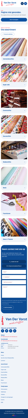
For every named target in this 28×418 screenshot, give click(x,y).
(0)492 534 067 (14, 261)
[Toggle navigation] (25, 3)
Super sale (3, 369)
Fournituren (4, 382)
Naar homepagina (14, 19)
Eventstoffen (4, 372)
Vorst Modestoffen (18, 411)
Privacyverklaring (20, 413)
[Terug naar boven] (25, 415)
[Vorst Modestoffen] (8, 3)
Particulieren (4, 389)
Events (2, 399)
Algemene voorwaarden (9, 413)
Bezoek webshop (8, 34)
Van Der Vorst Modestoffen (7, 358)
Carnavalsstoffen (5, 367)
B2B (2, 402)
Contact (3, 360)
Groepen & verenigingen (7, 397)
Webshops (3, 392)
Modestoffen (4, 377)
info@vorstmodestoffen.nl (14, 266)
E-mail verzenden (8, 307)
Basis (2, 380)
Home (2, 355)
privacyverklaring (5, 303)
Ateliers (3, 394)
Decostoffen (4, 375)
